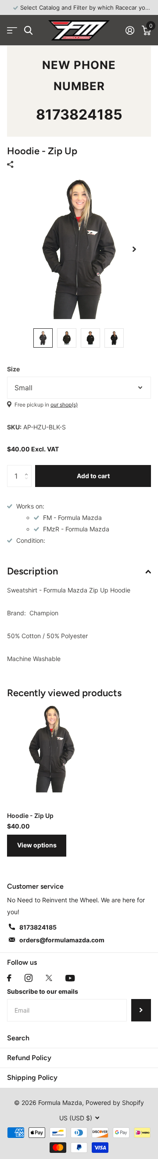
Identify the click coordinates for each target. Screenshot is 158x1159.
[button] (134, 249)
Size (13, 369)
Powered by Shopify (115, 1102)
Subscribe (141, 1010)
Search (18, 1038)
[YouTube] (70, 978)
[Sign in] (129, 30)
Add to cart (93, 476)
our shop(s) (64, 404)
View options (37, 845)
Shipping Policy (32, 1077)
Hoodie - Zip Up (30, 815)
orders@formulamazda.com (61, 940)
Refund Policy (29, 1058)
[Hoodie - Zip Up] (52, 749)
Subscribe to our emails (42, 991)
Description (32, 571)
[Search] (28, 30)
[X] (49, 978)
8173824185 (79, 114)
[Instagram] (28, 978)
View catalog (12, 30)
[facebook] (9, 977)
